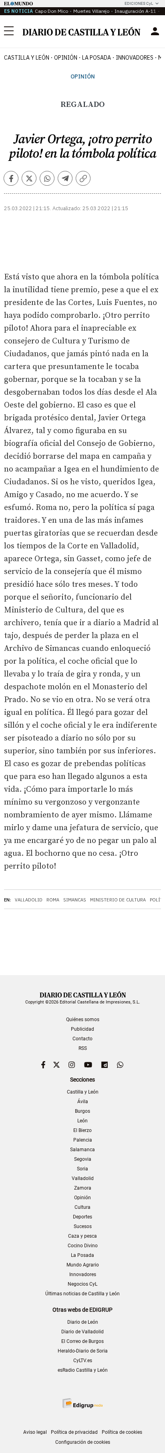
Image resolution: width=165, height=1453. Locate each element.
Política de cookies (122, 1432)
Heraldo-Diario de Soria (83, 1351)
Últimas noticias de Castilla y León (82, 1293)
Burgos (82, 1111)
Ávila (82, 1101)
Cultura (82, 1207)
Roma (52, 900)
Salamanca (82, 1149)
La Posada (96, 57)
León (82, 1121)
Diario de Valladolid (82, 1332)
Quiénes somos (82, 1019)
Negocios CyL (82, 1284)
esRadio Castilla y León (83, 1370)
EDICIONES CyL (139, 3)
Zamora (82, 1188)
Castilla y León (26, 57)
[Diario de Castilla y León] (81, 31)
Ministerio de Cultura (118, 900)
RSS (82, 1048)
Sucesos (83, 1226)
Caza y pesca (82, 1236)
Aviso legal (35, 1432)
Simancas (74, 900)
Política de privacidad (74, 1432)
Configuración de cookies (82, 1442)
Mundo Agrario (82, 1265)
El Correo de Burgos (82, 1341)
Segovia (82, 1159)
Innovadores (134, 57)
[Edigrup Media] (82, 1403)
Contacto (82, 1039)
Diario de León (82, 1322)
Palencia (82, 1140)
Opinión (65, 57)
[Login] (155, 31)
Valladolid (28, 900)
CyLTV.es (82, 1360)
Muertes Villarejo (91, 11)
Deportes (82, 1217)
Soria (82, 1169)
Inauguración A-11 (135, 11)
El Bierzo (82, 1130)
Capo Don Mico (51, 11)
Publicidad (82, 1029)
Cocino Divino (83, 1245)
